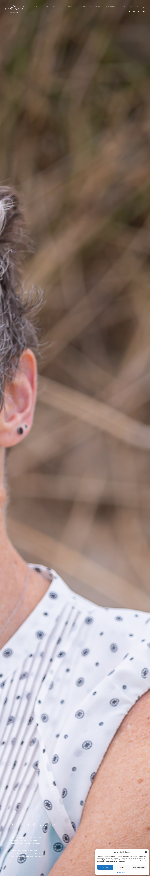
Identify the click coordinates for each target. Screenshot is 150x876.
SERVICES (72, 7)
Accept (105, 867)
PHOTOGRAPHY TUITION (91, 7)
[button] (146, 852)
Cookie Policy (121, 872)
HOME (35, 7)
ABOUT (45, 7)
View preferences (139, 867)
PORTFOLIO (58, 7)
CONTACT (134, 7)
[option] (75, 438)
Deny (122, 867)
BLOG (123, 7)
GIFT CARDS (110, 7)
